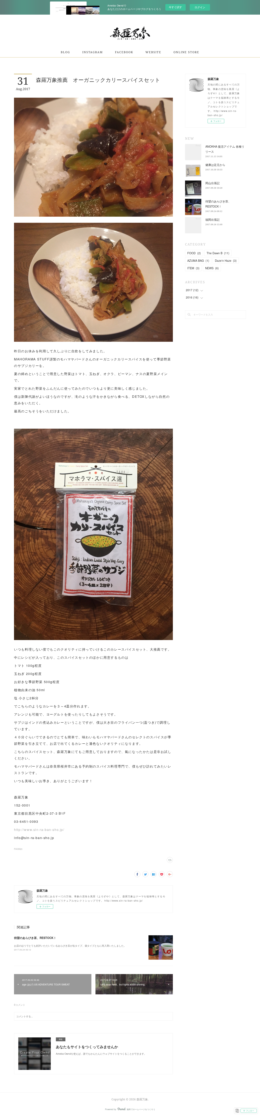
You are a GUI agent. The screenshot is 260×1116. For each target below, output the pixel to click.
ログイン (200, 7)
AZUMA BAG (198, 260)
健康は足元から (215, 165)
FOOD (194, 253)
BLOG (65, 52)
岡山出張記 (212, 183)
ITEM (193, 268)
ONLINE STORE (186, 52)
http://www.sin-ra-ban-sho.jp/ (39, 829)
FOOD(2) (18, 849)
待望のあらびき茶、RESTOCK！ (35, 938)
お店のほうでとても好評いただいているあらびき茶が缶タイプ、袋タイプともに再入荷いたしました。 (70, 945)
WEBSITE (153, 52)
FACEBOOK (124, 52)
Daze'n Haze (226, 260)
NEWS (212, 268)
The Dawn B (218, 253)
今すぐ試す (175, 7)
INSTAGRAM (92, 52)
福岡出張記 (212, 219)
